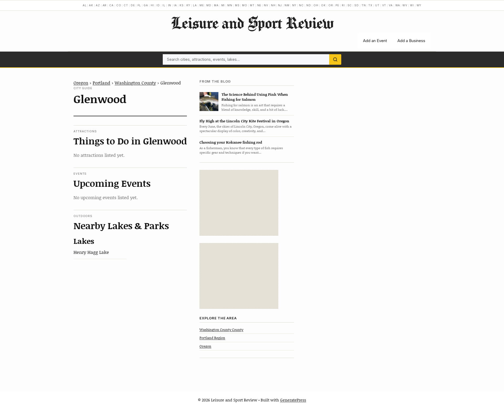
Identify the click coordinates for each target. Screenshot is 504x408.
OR (330, 5)
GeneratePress (293, 400)
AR (105, 5)
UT (377, 5)
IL (163, 5)
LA (195, 5)
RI (343, 5)
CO (118, 5)
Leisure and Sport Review (252, 22)
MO (244, 5)
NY (294, 5)
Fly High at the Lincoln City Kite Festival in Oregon (244, 121)
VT (384, 5)
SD (356, 5)
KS (182, 5)
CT (126, 5)
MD (208, 5)
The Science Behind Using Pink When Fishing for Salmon (255, 97)
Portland (101, 82)
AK (91, 5)
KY (188, 5)
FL (139, 5)
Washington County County (221, 329)
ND (308, 5)
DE (133, 5)
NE (259, 5)
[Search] (335, 59)
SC (350, 5)
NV (266, 5)
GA (146, 5)
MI (223, 5)
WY (419, 5)
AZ (98, 5)
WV (404, 5)
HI (152, 5)
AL (85, 5)
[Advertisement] (239, 203)
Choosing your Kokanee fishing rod (231, 142)
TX (370, 5)
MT (252, 5)
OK (323, 5)
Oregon (81, 82)
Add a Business (411, 40)
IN (169, 5)
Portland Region (212, 337)
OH (315, 5)
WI (412, 5)
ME (202, 5)
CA (111, 5)
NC (301, 5)
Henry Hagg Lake (91, 252)
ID (158, 5)
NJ (280, 5)
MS (237, 5)
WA (397, 5)
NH (273, 5)
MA (216, 5)
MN (229, 5)
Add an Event (375, 40)
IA (175, 5)
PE (337, 5)
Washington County (135, 82)
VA (391, 5)
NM (287, 5)
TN (363, 5)
